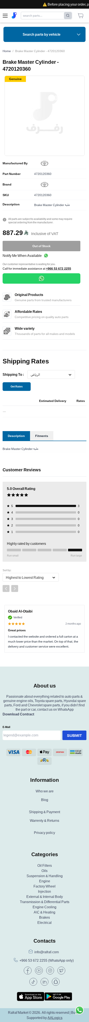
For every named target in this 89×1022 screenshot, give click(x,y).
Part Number (12, 174)
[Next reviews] (14, 588)
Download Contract (18, 714)
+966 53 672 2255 (58, 268)
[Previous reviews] (6, 588)
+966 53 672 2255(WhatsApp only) (46, 960)
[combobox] (30, 374)
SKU (6, 195)
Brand (7, 184)
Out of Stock (41, 246)
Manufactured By (15, 163)
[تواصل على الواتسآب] (79, 1012)
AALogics (55, 1018)
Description (11, 204)
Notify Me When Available (22, 255)
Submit (74, 735)
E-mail (6, 727)
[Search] (68, 15)
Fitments (41, 436)
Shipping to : (13, 374)
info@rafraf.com (46, 952)
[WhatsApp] (41, 278)
